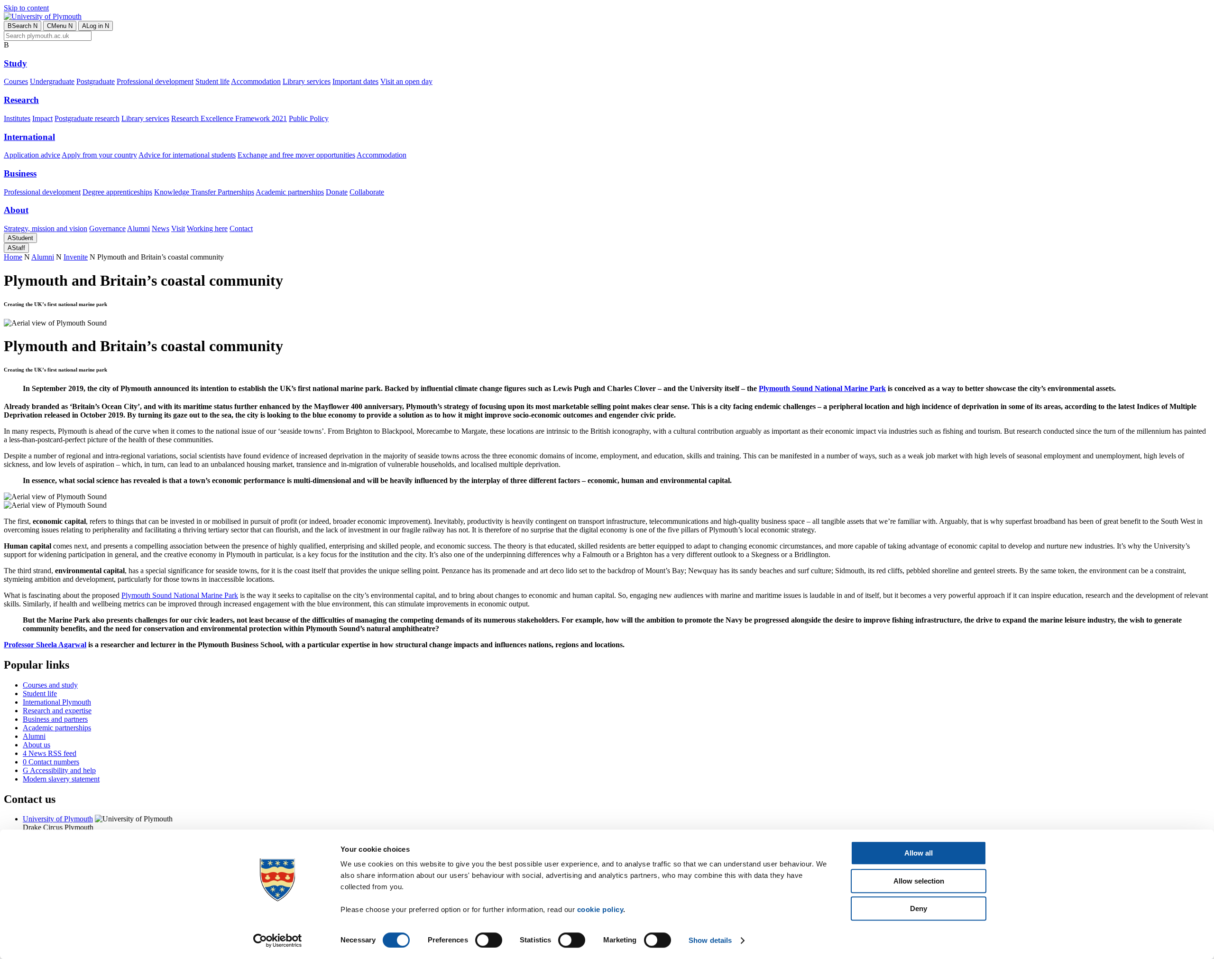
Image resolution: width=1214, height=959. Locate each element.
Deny (918, 908)
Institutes (17, 118)
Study (15, 63)
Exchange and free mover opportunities (296, 155)
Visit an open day (406, 81)
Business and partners (55, 719)
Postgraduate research (87, 118)
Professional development (155, 81)
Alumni (138, 228)
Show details (710, 940)
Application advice (32, 155)
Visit (178, 228)
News (160, 228)
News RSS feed (49, 753)
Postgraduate (95, 81)
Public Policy (309, 118)
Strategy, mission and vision (45, 228)
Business (20, 173)
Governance (107, 228)
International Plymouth (57, 702)
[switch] (488, 940)
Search (22, 25)
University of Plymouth (58, 819)
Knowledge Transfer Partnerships (204, 192)
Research (21, 100)
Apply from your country (99, 155)
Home (13, 257)
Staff (16, 247)
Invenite (76, 257)
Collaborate (366, 192)
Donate (337, 192)
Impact (42, 118)
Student (20, 238)
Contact (241, 228)
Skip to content (26, 8)
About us (36, 745)
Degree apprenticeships (117, 192)
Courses (16, 81)
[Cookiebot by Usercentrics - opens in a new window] (277, 940)
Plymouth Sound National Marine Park (822, 388)
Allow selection (918, 881)
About (16, 210)
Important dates (355, 81)
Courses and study (50, 685)
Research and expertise (57, 711)
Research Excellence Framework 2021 (229, 118)
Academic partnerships (290, 192)
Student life (212, 81)
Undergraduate (52, 81)
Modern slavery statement (61, 779)
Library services (307, 81)
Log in (95, 25)
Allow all (918, 853)
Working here (207, 228)
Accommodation (256, 81)
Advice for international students (187, 155)
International (29, 137)
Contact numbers (51, 762)
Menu (60, 25)
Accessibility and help (59, 770)
